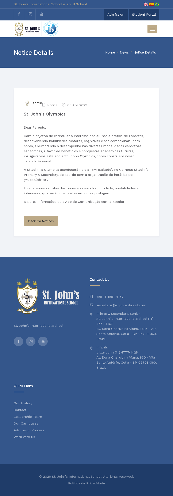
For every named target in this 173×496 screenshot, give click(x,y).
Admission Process (29, 430)
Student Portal (144, 14)
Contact (20, 410)
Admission (115, 14)
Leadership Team (28, 417)
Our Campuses (26, 423)
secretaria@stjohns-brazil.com (121, 305)
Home (110, 52)
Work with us (24, 437)
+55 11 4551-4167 (110, 297)
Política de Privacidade (86, 483)
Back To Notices (41, 221)
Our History (23, 403)
